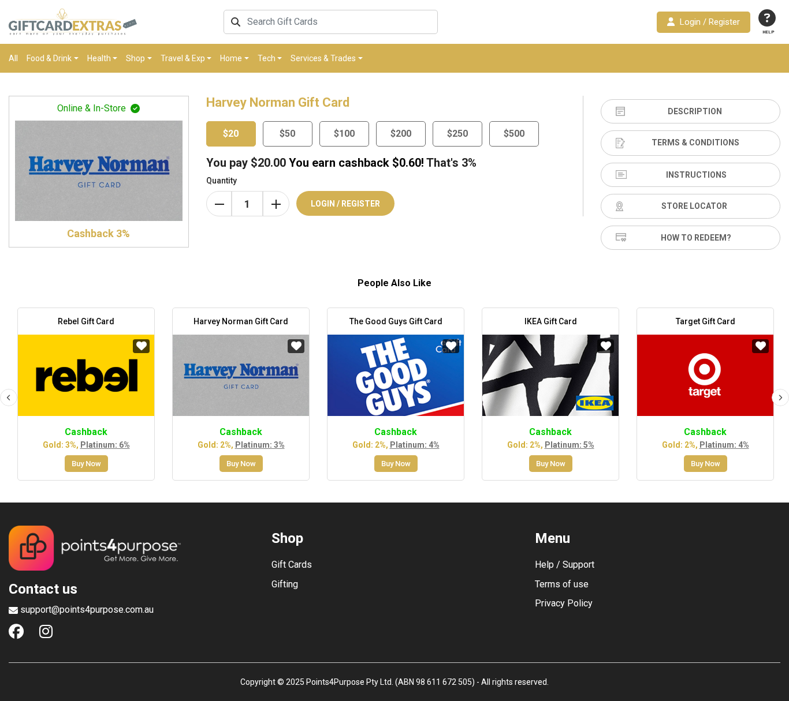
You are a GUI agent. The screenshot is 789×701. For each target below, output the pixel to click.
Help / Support (564, 565)
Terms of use (562, 584)
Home (231, 58)
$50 (287, 133)
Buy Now (86, 463)
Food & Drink (49, 58)
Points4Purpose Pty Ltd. (349, 682)
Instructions (696, 174)
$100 (344, 133)
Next (780, 397)
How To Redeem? (696, 237)
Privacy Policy (564, 603)
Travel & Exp (183, 58)
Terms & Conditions (695, 142)
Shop (135, 58)
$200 (400, 133)
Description (695, 111)
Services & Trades (323, 58)
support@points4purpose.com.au (87, 610)
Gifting (284, 584)
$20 (231, 133)
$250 (457, 133)
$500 (514, 133)
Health (99, 58)
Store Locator (694, 206)
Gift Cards (291, 565)
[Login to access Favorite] (141, 346)
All (13, 58)
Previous (8, 397)
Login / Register (710, 22)
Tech (267, 58)
